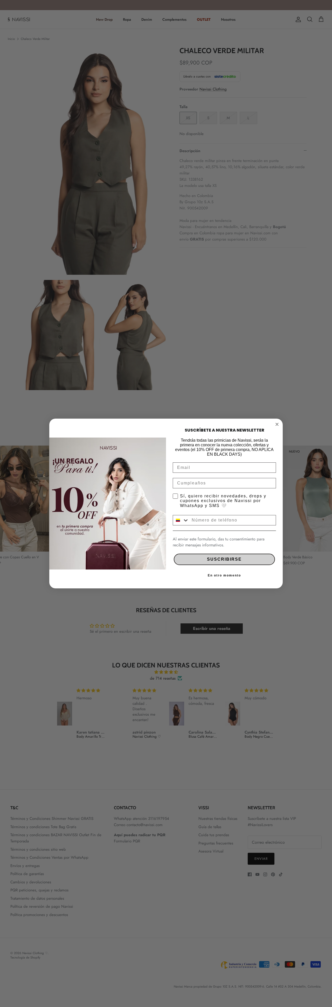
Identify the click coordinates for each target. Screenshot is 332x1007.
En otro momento (224, 575)
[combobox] (181, 520)
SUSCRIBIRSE (224, 559)
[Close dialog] (277, 424)
